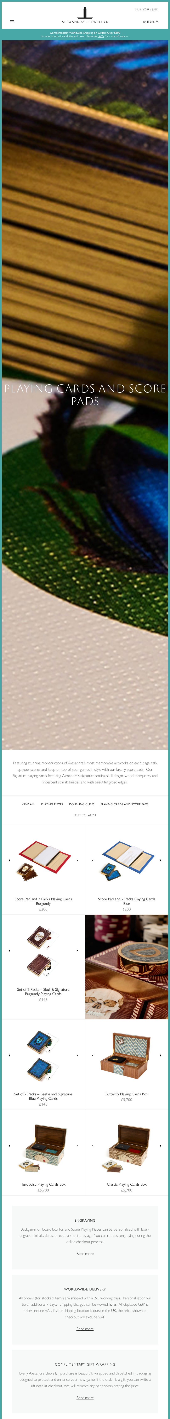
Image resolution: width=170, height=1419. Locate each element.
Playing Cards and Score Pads (124, 804)
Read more (85, 1253)
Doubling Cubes (82, 804)
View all (28, 804)
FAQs (101, 36)
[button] (10, 861)
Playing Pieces (52, 804)
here (112, 1304)
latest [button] (85, 815)
